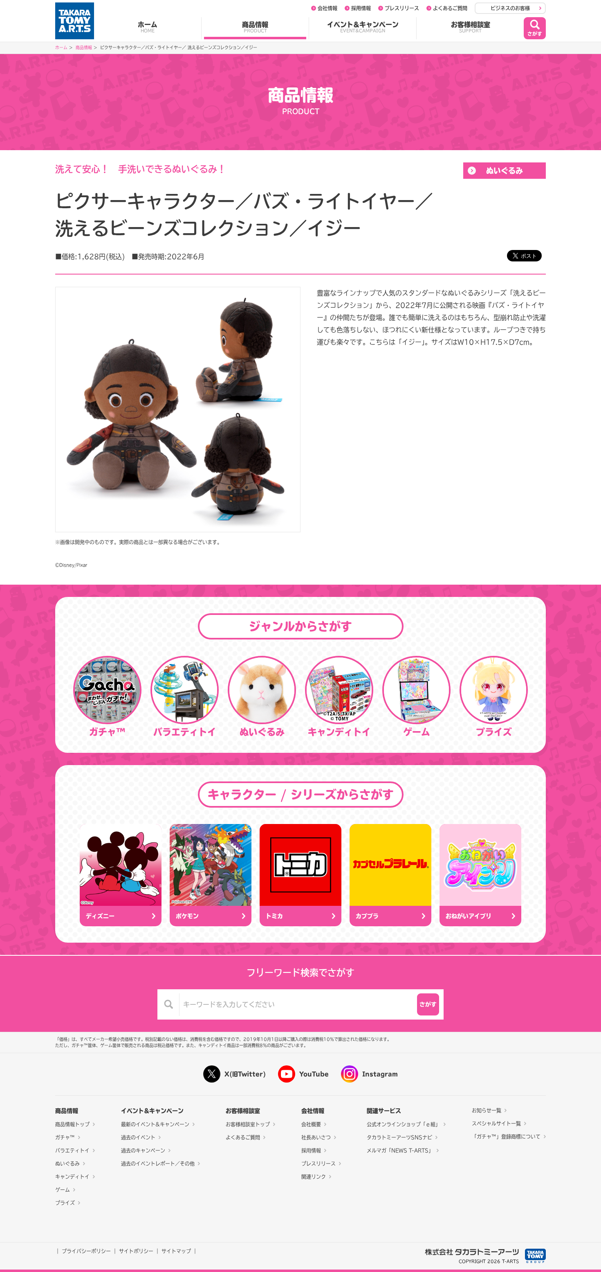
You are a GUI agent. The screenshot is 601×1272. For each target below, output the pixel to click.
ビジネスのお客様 (510, 8)
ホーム (147, 27)
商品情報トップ (72, 1124)
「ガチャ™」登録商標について (506, 1136)
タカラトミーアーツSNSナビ (399, 1137)
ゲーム (62, 1189)
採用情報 (361, 8)
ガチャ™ (65, 1137)
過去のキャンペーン (143, 1150)
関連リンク (313, 1176)
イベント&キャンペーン (363, 27)
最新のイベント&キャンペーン (155, 1124)
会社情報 (327, 8)
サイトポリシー (136, 1251)
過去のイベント (138, 1137)
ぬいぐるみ (504, 170)
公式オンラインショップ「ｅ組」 (403, 1124)
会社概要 (311, 1124)
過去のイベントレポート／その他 (158, 1163)
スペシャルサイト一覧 (496, 1123)
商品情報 (255, 27)
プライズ (65, 1202)
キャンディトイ (72, 1176)
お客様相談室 (470, 27)
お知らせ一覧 (486, 1110)
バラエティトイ (72, 1150)
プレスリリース (402, 8)
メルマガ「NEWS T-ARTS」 (400, 1150)
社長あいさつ (316, 1137)
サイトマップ (176, 1251)
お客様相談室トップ (248, 1124)
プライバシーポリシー (86, 1251)
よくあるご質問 (450, 8)
